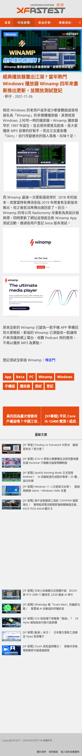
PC (31, 376)
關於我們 (41, 752)
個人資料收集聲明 (70, 752)
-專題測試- (65, 22)
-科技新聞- (23, 22)
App (8, 376)
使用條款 (53, 752)
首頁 (8, 22)
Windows (64, 376)
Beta (20, 376)
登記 (50, 386)
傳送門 (50, 360)
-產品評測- (44, 22)
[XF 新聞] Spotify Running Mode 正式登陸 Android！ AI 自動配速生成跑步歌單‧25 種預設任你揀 (51, 476)
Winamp (45, 376)
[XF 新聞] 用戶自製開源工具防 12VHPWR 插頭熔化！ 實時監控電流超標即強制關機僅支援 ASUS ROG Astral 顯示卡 (50, 504)
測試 (38, 386)
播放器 (25, 386)
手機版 (10, 386)
